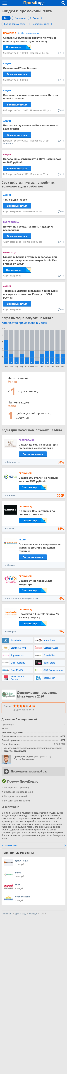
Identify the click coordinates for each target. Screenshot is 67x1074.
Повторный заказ (40, 24)
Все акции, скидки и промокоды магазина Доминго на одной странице (40, 548)
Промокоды (20, 18)
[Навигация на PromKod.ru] (4, 3)
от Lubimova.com (13, 462)
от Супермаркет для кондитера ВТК (21, 598)
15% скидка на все (15, 199)
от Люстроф (10, 631)
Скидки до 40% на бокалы (20, 68)
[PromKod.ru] (34, 3)
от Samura (9, 528)
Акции (36, 18)
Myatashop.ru (10, 845)
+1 (62, 53)
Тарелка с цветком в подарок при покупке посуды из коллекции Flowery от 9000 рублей (30, 294)
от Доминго (10, 565)
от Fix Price (10, 495)
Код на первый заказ (14, 24)
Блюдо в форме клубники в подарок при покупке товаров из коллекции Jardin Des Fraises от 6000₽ (30, 260)
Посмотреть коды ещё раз (29, 771)
